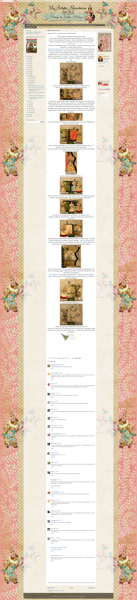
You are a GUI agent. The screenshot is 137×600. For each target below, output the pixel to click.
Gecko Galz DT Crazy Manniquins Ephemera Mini (36, 98)
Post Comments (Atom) (59, 590)
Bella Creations (53, 274)
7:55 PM (56, 401)
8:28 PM (56, 417)
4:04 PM (62, 364)
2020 (29, 58)
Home (102, 25)
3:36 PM (65, 547)
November (31, 78)
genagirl (53, 393)
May (30, 104)
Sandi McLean (54, 520)
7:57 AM (56, 462)
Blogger (84, 596)
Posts (101, 95)
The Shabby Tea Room (67, 56)
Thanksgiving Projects (57, 25)
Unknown (53, 500)
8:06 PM (55, 409)
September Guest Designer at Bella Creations (35, 90)
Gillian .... (53, 538)
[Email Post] (72, 358)
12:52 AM (56, 528)
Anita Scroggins (55, 492)
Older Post (91, 588)
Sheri (52, 528)
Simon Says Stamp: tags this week (58, 49)
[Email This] (75, 358)
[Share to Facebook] (79, 358)
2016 (29, 65)
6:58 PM (55, 383)
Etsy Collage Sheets (31, 27)
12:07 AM (61, 492)
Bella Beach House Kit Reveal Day (36, 95)
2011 (29, 75)
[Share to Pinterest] (80, 358)
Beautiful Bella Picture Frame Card (36, 85)
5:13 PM (59, 479)
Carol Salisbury (54, 372)
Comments (102, 97)
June (30, 102)
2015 (29, 67)
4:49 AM (56, 452)
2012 (29, 73)
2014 (29, 69)
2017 (29, 63)
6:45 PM (61, 372)
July (30, 101)
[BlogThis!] (76, 358)
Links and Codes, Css (93, 25)
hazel (52, 452)
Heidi (52, 417)
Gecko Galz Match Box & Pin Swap (36, 87)
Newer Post (51, 588)
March (30, 108)
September (31, 82)
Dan (52, 383)
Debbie (52, 471)
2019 (29, 59)
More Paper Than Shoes (57, 547)
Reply (52, 368)
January (31, 112)
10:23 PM (60, 425)
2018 (29, 61)
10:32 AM (59, 510)
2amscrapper (54, 425)
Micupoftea (53, 443)
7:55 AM (58, 500)
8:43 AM (58, 538)
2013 (29, 71)
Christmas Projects (44, 25)
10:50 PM (63, 433)
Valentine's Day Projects (32, 25)
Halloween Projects (68, 25)
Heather (107, 56)
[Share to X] (77, 358)
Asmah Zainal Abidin (56, 433)
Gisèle (52, 462)
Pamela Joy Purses (55, 364)
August (30, 84)
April (30, 106)
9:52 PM (60, 520)
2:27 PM (57, 471)
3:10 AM (59, 443)
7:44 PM (57, 393)
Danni (52, 401)
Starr (52, 409)
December (31, 76)
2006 (29, 116)
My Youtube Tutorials (81, 25)
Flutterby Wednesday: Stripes (82, 51)
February (31, 110)
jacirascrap (53, 510)
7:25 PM (61, 555)
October (31, 80)
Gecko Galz (71, 43)
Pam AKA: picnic (55, 555)
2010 (29, 114)
